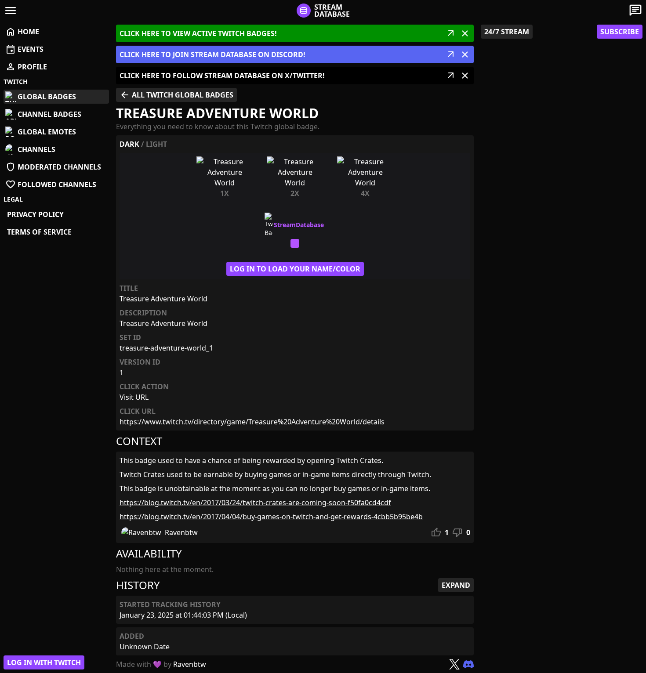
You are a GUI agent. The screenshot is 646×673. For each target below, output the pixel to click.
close (465, 33)
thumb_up (436, 532)
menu (11, 11)
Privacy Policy (35, 214)
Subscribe (619, 31)
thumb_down (457, 532)
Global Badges (47, 96)
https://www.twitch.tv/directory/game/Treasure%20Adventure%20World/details (252, 422)
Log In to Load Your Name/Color (295, 269)
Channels (36, 149)
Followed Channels (50, 184)
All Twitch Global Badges (176, 95)
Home (22, 31)
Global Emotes (47, 132)
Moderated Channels (53, 167)
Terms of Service (39, 232)
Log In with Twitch (44, 662)
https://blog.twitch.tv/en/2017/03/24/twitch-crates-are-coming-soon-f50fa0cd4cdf (255, 502)
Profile (26, 67)
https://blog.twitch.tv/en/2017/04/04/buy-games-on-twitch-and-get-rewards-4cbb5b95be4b (271, 516)
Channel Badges (49, 114)
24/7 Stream (506, 31)
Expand (456, 585)
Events (24, 49)
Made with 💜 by (161, 664)
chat (635, 11)
